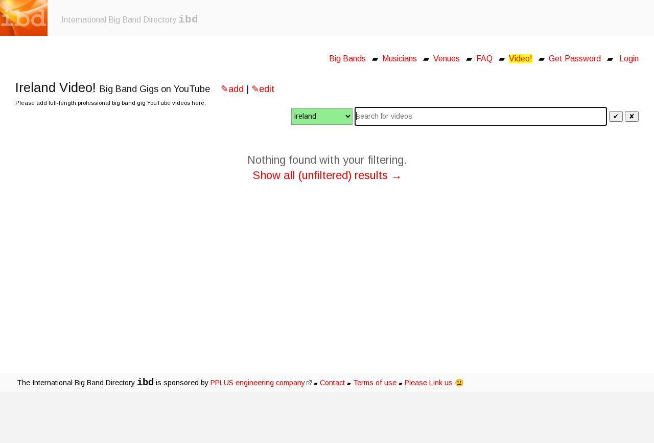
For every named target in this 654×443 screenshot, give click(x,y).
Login (629, 58)
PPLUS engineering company (258, 383)
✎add (232, 89)
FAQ (484, 58)
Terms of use (374, 383)
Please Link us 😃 (434, 383)
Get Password (575, 58)
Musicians (399, 58)
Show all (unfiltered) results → (327, 175)
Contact (332, 383)
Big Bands (347, 58)
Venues (446, 58)
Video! (520, 58)
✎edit (262, 89)
